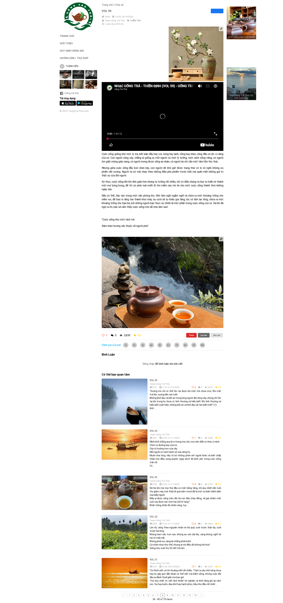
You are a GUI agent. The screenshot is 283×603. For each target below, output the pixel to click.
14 (195, 595)
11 (178, 595)
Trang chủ (107, 4)
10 (172, 595)
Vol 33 (153, 477)
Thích (191, 335)
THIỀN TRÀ (135, 20)
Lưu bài (203, 335)
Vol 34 (153, 430)
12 (184, 595)
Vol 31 (153, 559)
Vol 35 (153, 380)
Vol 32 (153, 516)
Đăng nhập (148, 363)
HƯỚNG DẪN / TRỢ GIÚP (74, 58)
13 (190, 595)
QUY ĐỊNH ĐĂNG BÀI (72, 50)
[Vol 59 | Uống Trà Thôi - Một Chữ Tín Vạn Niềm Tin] (78, 29)
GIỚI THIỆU (66, 43)
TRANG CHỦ (67, 36)
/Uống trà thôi (71, 93)
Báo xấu (216, 335)
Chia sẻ (119, 4)
